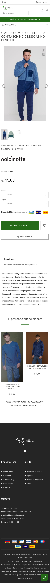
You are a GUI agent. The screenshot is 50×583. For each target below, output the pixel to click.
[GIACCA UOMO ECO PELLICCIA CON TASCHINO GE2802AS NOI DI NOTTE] (25, 121)
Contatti (6, 487)
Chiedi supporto (25, 237)
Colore (4, 190)
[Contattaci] (5, 2)
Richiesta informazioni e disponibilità (20, 264)
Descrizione (9, 259)
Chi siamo (7, 475)
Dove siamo (8, 483)
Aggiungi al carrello (20, 225)
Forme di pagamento (35, 479)
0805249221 (43, 2)
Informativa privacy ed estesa (32, 561)
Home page (8, 471)
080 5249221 (15, 508)
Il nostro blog (8, 479)
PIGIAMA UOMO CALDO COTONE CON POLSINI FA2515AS (12, 386)
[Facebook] (2, 2)
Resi (29, 483)
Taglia (3, 199)
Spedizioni (31, 475)
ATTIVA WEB (27, 578)
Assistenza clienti (34, 471)
